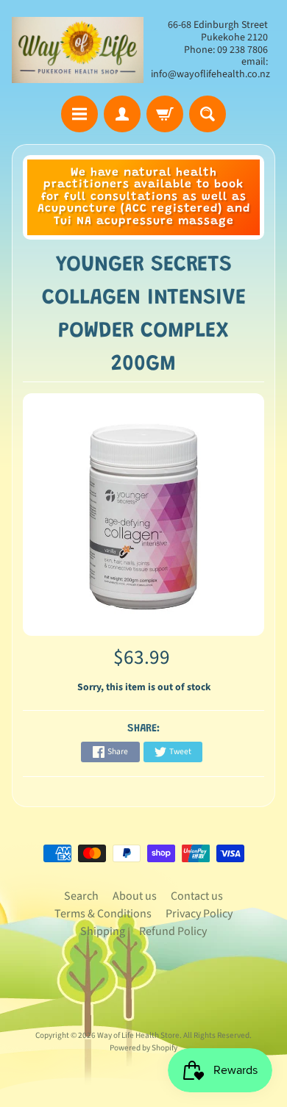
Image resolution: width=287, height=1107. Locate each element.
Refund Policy (173, 931)
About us (135, 896)
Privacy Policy (199, 914)
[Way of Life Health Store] (78, 50)
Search (81, 896)
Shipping (102, 931)
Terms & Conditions (103, 914)
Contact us (197, 896)
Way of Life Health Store (138, 1035)
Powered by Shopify (143, 1047)
